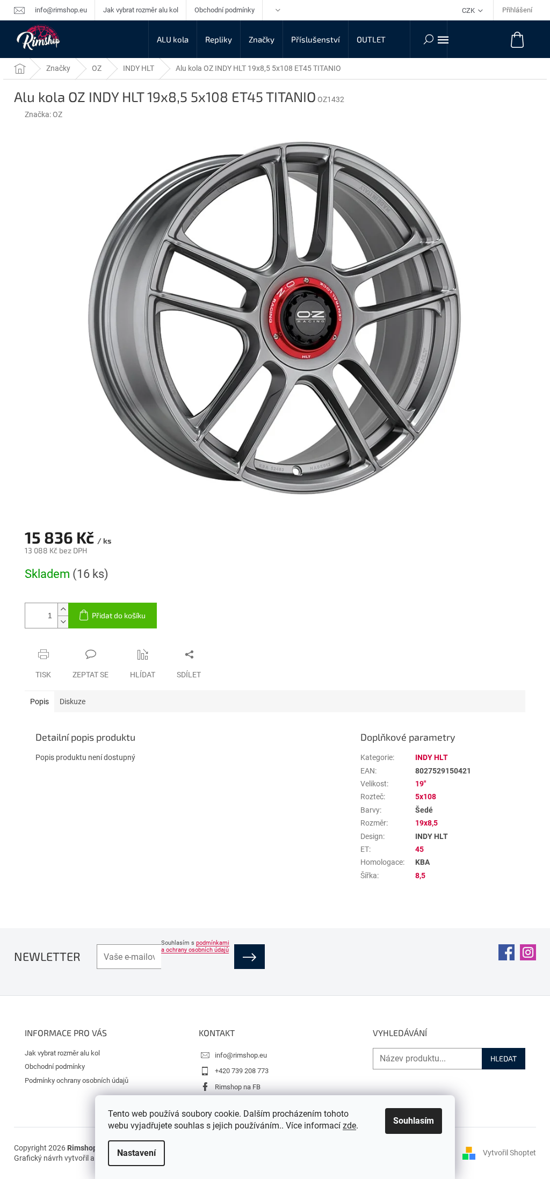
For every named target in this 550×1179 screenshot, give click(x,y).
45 (419, 849)
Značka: (43, 114)
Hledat (503, 1058)
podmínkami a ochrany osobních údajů (195, 946)
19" (420, 783)
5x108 (425, 796)
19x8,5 (426, 823)
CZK (469, 10)
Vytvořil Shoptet (509, 1152)
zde (349, 1125)
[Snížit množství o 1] (62, 622)
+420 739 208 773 (242, 1071)
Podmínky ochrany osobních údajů (76, 1080)
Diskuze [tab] (72, 701)
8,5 (420, 875)
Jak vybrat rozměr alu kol (140, 10)
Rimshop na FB (237, 1087)
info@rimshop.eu (241, 1055)
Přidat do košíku (119, 615)
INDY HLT (431, 757)
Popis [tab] (39, 701)
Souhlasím (413, 1121)
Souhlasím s (195, 946)
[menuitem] (173, 39)
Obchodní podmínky (224, 10)
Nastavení (136, 1153)
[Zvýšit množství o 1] (62, 609)
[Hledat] (428, 39)
